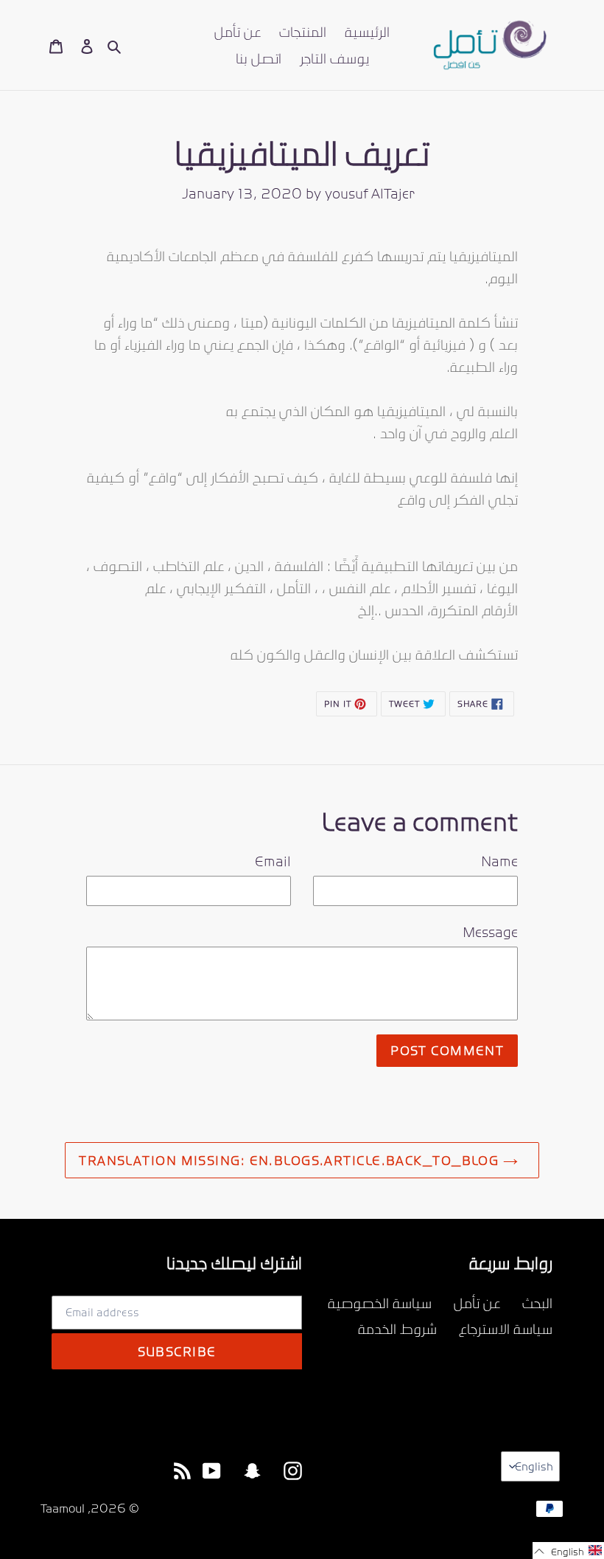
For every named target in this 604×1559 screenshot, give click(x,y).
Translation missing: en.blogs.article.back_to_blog (290, 1160)
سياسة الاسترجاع (505, 1328)
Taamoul (63, 1508)
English (534, 1466)
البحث (537, 1302)
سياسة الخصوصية (380, 1302)
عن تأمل (477, 1302)
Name (499, 861)
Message (490, 932)
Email (273, 861)
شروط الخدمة (397, 1328)
